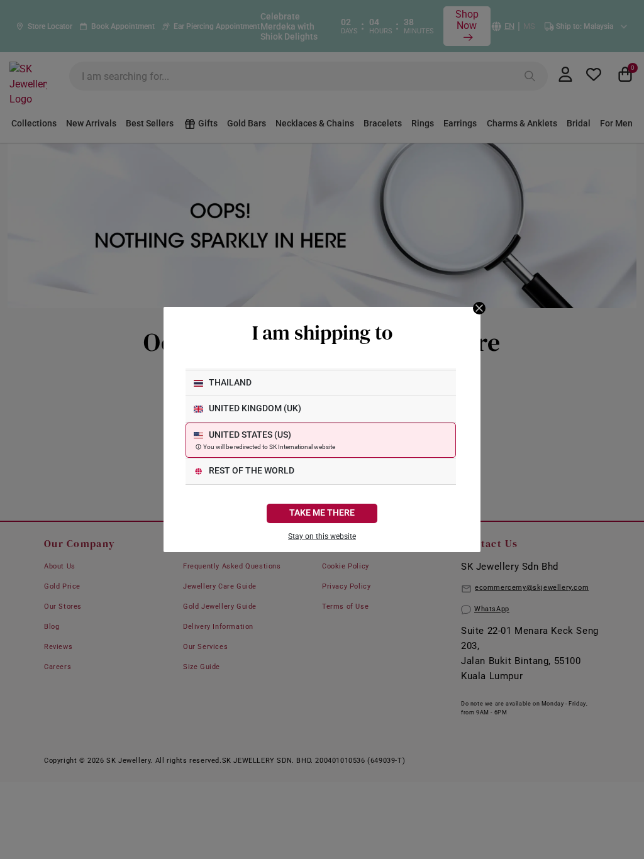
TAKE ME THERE (322, 512)
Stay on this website (322, 536)
